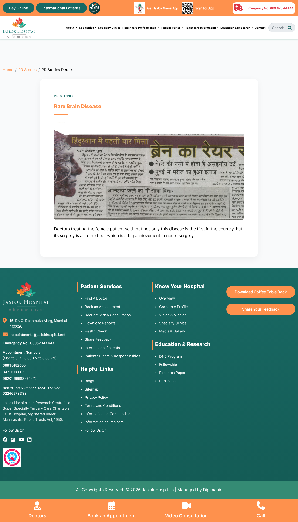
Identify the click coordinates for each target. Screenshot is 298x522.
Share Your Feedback (260, 309)
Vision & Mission (172, 315)
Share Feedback (98, 339)
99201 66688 (19, 378)
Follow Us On (95, 430)
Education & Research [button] (235, 27)
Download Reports (100, 323)
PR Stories (27, 69)
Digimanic (212, 489)
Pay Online (18, 8)
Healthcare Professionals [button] (139, 27)
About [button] (70, 27)
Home (8, 69)
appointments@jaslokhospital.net (38, 334)
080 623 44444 (282, 8)
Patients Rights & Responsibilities (112, 356)
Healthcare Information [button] (201, 27)
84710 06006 (13, 372)
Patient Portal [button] (171, 27)
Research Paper (172, 372)
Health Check (96, 331)
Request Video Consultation (108, 315)
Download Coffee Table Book (261, 292)
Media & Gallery (172, 331)
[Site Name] (19, 27)
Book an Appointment (102, 306)
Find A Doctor (96, 298)
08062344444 (42, 343)
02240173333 (49, 388)
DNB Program (170, 356)
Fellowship (168, 364)
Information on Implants (104, 422)
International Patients (61, 8)
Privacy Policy (96, 397)
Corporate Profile (173, 306)
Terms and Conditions (103, 405)
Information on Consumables (108, 413)
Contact (260, 27)
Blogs (89, 381)
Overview (167, 298)
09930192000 (14, 365)
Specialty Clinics (109, 27)
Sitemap (91, 389)
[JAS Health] (94, 7)
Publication (168, 381)
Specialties (86, 27)
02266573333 (15, 393)
